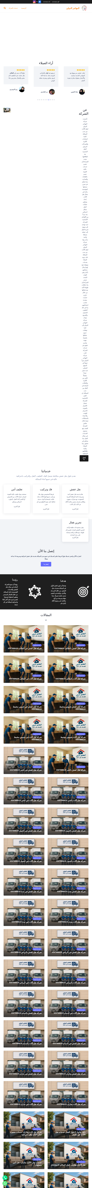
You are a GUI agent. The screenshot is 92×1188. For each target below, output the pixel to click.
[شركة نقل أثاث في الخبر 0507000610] (24, 790)
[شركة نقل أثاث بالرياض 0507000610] (68, 973)
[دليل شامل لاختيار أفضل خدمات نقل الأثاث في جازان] (68, 1125)
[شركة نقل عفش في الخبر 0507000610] (24, 760)
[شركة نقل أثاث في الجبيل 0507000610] (24, 851)
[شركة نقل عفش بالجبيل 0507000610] (68, 821)
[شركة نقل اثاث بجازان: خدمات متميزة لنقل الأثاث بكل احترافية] (24, 1125)
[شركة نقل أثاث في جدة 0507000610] (24, 912)
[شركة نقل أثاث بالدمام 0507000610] (24, 1033)
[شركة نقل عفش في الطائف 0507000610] (24, 638)
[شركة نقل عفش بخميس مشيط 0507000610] (68, 699)
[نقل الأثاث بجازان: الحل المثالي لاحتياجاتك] (68, 1155)
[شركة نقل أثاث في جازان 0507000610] (24, 1094)
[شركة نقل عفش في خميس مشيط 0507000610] (24, 699)
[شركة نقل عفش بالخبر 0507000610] (68, 760)
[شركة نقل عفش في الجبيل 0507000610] (24, 821)
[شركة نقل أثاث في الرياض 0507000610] (24, 973)
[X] (37, 1)
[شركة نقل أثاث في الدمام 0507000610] (68, 1003)
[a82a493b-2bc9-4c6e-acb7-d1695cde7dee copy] (84, 8)
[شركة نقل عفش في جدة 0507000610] (24, 882)
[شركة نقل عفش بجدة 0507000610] (68, 882)
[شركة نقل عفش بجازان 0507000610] (68, 1064)
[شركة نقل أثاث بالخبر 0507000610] (68, 790)
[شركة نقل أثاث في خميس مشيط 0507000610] (24, 730)
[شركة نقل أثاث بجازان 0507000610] (68, 1094)
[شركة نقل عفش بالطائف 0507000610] (68, 638)
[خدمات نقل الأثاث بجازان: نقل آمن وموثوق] (24, 1155)
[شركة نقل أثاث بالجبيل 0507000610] (68, 851)
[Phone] (5, 1177)
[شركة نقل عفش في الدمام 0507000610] (68, 1033)
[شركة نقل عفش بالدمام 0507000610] (24, 1003)
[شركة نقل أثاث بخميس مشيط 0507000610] (68, 730)
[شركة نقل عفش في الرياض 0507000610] (68, 942)
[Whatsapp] (5, 1183)
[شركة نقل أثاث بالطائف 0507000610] (68, 669)
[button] (5, 8)
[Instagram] (34, 1)
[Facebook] (39, 1)
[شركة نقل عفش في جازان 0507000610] (24, 1064)
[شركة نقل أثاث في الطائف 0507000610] (24, 669)
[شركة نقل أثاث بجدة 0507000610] (68, 912)
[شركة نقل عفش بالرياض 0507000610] (24, 942)
